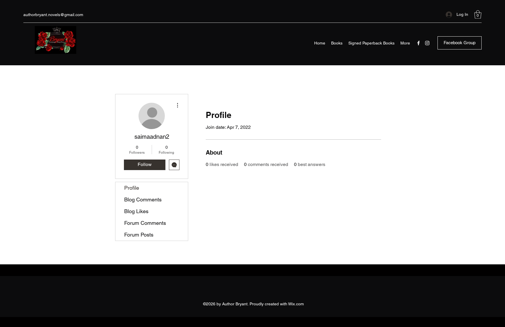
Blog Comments (143, 199)
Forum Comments (145, 223)
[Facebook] (418, 43)
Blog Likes (136, 211)
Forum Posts (138, 235)
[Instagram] (427, 43)
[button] (477, 14)
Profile (131, 188)
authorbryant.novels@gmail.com (53, 14)
